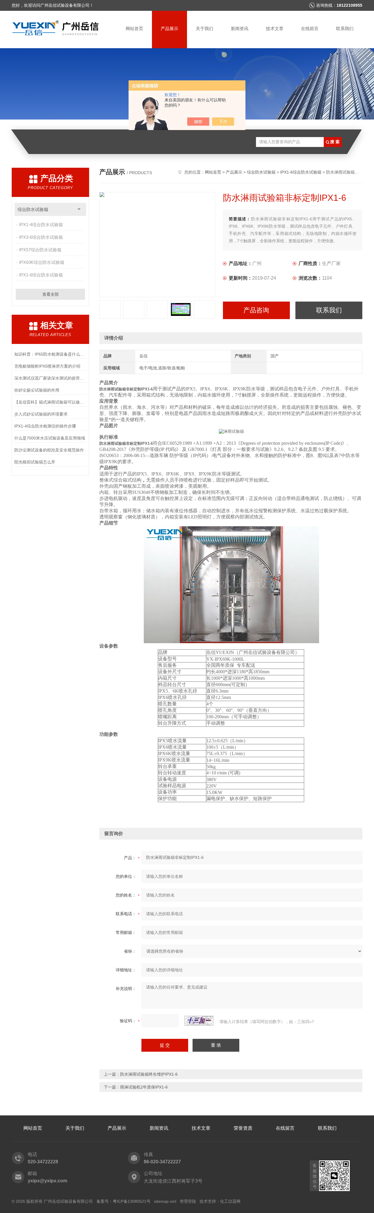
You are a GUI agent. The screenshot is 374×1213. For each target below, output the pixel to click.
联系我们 (345, 28)
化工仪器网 (230, 1201)
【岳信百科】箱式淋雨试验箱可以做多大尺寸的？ (50, 402)
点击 (79, 209)
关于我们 (204, 28)
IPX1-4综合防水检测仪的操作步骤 (45, 426)
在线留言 (309, 28)
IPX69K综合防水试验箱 (41, 262)
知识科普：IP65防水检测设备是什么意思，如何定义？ (50, 354)
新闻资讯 (239, 28)
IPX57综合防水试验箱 (40, 249)
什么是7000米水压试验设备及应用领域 (49, 438)
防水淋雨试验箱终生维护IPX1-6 (149, 1074)
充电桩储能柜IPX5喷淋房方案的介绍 (47, 366)
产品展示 (169, 28)
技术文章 (274, 28)
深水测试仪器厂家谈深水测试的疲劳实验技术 (50, 378)
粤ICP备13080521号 (131, 1201)
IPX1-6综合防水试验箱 (41, 274)
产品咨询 (256, 310)
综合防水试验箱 (33, 209)
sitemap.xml (165, 1201)
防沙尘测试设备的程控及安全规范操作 (49, 450)
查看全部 (50, 294)
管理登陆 (188, 1201)
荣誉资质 (243, 1128)
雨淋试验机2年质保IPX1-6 (144, 1087)
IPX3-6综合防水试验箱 (41, 237)
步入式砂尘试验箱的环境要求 (40, 414)
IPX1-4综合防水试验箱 (41, 224)
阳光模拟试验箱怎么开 (34, 462)
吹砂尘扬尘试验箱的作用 (36, 390)
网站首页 (134, 28)
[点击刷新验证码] (199, 1021)
